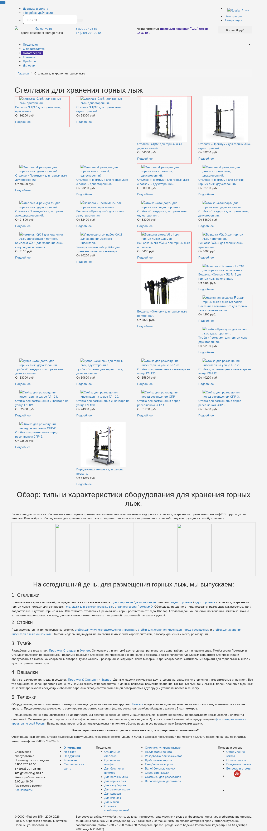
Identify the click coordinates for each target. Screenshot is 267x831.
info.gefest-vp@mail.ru (38, 12)
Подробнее (23, 121)
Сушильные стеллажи (112, 753)
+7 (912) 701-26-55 (89, 33)
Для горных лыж (115, 781)
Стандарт (69, 650)
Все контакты (24, 789)
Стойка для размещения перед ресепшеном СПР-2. (36, 434)
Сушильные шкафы (112, 762)
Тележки (137, 704)
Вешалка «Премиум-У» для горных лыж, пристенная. (100, 213)
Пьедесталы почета (158, 751)
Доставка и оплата (35, 8)
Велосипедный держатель (163, 781)
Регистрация (233, 16)
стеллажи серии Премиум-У (134, 606)
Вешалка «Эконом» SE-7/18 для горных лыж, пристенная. (220, 276)
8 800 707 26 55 (86, 28)
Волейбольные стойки (160, 768)
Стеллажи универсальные (163, 747)
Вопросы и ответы (238, 768)
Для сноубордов (115, 785)
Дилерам (29, 65)
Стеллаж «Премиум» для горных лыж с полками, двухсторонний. (163, 181)
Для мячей (111, 802)
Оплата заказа (236, 760)
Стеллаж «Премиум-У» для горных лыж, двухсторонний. (39, 213)
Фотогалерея (32, 53)
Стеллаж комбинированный (117, 808)
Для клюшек (112, 797)
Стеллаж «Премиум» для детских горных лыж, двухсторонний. (221, 181)
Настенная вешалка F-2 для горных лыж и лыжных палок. (222, 308)
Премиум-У (75, 679)
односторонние (122, 602)
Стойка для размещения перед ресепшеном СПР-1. (158, 402)
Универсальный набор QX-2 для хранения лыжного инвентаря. (98, 249)
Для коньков (112, 793)
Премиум (55, 650)
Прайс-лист (31, 61)
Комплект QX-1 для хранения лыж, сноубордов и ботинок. (39, 245)
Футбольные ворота (158, 760)
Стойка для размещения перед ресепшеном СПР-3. (219, 402)
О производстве (34, 48)
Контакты (29, 57)
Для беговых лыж (116, 777)
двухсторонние (146, 602)
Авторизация (233, 20)
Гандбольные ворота (159, 764)
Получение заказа (238, 764)
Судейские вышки (157, 772)
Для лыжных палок (117, 789)
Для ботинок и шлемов (114, 770)
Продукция (30, 44)
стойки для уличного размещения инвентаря (105, 629)
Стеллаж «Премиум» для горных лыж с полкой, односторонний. (102, 181)
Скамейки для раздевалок (163, 777)
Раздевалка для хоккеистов (163, 756)
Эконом (85, 650)
